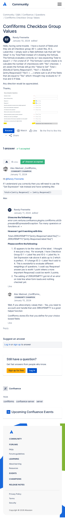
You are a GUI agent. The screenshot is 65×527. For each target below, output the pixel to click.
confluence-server (25, 401)
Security (12, 503)
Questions (40, 14)
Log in (7, 344)
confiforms (9, 401)
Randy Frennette (21, 37)
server (40, 401)
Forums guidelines (16, 454)
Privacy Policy (15, 494)
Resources (13, 468)
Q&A (18, 14)
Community (20, 4)
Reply (6, 328)
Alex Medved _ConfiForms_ (23, 168)
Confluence (27, 14)
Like (10, 286)
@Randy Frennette (15, 179)
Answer (9, 130)
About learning (15, 464)
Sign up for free (16, 370)
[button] (32, 108)
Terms (12, 498)
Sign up (17, 344)
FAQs (11, 449)
